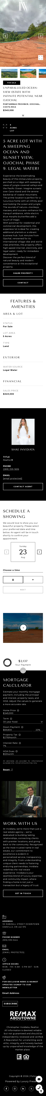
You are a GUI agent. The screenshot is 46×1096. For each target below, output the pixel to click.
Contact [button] (23, 283)
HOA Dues (8, 751)
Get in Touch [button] (23, 893)
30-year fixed (10, 722)
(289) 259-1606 (11, 469)
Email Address (10, 993)
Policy (33, 1076)
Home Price (9, 710)
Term (6, 718)
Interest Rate (10, 743)
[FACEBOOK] (6, 1088)
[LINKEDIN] (23, 1088)
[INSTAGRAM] (14, 1088)
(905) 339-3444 (10, 940)
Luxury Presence (30, 1081)
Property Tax (10, 735)
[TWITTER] (31, 1088)
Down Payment (11, 727)
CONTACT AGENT (23, 486)
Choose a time (11, 570)
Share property (23, 273)
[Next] (39, 552)
